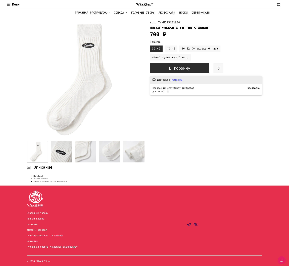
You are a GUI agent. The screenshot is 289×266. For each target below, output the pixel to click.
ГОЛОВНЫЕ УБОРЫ (143, 12)
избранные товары (37, 213)
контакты (32, 241)
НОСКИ (183, 12)
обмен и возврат (37, 230)
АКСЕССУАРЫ (167, 12)
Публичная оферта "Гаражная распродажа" (52, 246)
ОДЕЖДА (119, 12)
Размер (155, 41)
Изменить (177, 79)
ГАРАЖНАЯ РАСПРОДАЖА (91, 12)
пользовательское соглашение (45, 235)
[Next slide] (139, 79)
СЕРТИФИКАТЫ (201, 12)
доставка (32, 224)
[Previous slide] (32, 79)
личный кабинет (36, 218)
